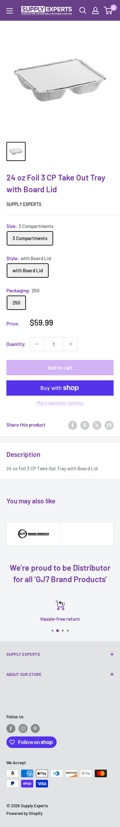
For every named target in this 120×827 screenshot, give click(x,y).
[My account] (95, 10)
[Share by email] (109, 424)
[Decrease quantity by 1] (37, 344)
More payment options (60, 403)
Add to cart (60, 367)
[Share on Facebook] (72, 424)
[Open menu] (9, 10)
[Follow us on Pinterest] (35, 728)
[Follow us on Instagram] (23, 728)
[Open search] (82, 10)
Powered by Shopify (24, 813)
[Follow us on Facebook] (10, 728)
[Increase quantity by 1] (70, 344)
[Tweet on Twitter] (96, 424)
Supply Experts (23, 204)
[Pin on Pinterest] (84, 424)
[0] (108, 10)
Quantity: (16, 344)
